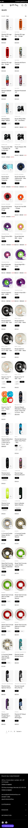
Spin (16, 436)
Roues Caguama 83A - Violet (6, 293)
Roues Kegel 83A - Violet (20, 265)
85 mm (4, 297)
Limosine (4, 470)
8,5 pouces (5, 480)
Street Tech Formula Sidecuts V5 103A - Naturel (20, 626)
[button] (22, 5)
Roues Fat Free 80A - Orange (20, 207)
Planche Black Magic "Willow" (6, 119)
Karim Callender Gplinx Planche (19, 504)
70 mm (4, 153)
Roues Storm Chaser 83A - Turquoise (5, 178)
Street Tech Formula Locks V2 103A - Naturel (20, 596)
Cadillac (17, 116)
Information (7, 815)
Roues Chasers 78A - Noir (20, 147)
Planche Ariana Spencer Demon (6, 687)
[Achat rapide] (10, 111)
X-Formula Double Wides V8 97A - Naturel (7, 535)
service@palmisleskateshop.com (11, 794)
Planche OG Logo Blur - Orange (20, 35)
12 (14, 731)
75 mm (4, 241)
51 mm (17, 569)
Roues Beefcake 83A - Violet (6, 265)
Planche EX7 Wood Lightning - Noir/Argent (20, 715)
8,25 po (4, 39)
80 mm (17, 269)
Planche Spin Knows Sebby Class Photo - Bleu (20, 440)
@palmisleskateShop (8, 799)
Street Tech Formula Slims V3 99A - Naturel (7, 596)
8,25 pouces (5, 477)
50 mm (4, 631)
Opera (3, 712)
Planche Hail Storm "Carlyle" (20, 63)
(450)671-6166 (6, 797)
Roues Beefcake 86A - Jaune (19, 237)
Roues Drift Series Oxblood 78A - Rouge (7, 208)
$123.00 (17, 414)
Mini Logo (5, 318)
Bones (3, 531)
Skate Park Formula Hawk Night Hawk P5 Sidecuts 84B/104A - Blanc (7, 565)
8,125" (20, 445)
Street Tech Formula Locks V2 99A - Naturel (20, 565)
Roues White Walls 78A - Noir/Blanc (20, 119)
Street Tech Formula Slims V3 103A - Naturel (7, 626)
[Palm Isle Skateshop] (14, 5)
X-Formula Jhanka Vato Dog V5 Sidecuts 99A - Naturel (7, 657)
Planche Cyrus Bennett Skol (6, 504)
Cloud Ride (5, 174)
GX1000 (4, 32)
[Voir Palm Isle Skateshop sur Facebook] (6, 822)
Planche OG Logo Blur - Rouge (7, 63)
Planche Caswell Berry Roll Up (19, 687)
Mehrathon (18, 404)
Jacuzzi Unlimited (20, 652)
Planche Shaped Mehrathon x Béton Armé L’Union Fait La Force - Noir (20, 409)
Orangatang (18, 204)
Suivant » (19, 731)
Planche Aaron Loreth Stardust (6, 474)
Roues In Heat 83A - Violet (20, 293)
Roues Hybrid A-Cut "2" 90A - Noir (7, 349)
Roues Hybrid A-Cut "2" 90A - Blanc (20, 349)
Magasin (5, 810)
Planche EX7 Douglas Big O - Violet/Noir (6, 715)
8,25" (17, 447)
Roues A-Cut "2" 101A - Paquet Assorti (6, 408)
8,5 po (17, 95)
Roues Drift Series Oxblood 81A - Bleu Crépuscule (20, 178)
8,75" (3, 67)
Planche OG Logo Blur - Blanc (7, 35)
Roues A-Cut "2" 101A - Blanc (6, 377)
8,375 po (4, 95)
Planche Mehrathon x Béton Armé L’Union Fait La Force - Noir (7, 441)
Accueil (3, 16)
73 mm (4, 183)
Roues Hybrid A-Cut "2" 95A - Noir (7, 321)
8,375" (21, 447)
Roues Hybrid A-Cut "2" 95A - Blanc (20, 321)
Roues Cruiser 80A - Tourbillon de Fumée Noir (7, 148)
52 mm (4, 325)
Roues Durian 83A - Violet (7, 237)
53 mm (9, 381)
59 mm (17, 123)
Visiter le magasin (7, 784)
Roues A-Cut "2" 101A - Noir (19, 377)
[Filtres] (26, 16)
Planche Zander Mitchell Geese (19, 655)
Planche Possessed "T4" (20, 91)
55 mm (4, 353)
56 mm (4, 540)
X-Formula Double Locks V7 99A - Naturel (20, 535)
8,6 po (17, 477)
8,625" (17, 39)
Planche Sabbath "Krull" (6, 91)
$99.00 (4, 446)
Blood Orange (19, 174)
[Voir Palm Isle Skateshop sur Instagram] (3, 822)
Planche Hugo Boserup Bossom (20, 474)
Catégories (6, 804)
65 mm (17, 211)
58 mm (17, 540)
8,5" (16, 449)
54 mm (4, 383)
